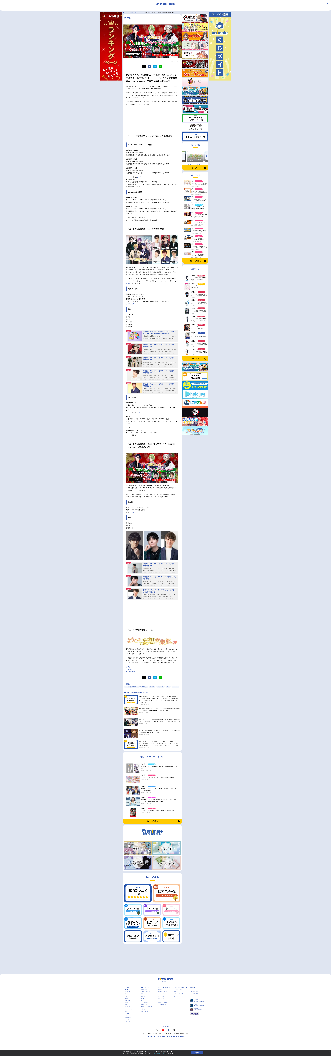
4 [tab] (195, 163)
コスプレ (127, 1013)
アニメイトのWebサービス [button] (180, 987)
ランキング (127, 991)
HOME (126, 989)
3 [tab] (193, 163)
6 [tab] (199, 163)
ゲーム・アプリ (128, 1009)
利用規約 (160, 989)
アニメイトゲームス (178, 991)
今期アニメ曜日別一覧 (146, 991)
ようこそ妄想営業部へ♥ (131, 687)
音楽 (126, 1011)
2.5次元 (126, 1015)
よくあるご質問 (161, 1000)
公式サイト (129, 667)
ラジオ (126, 998)
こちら (139, 177)
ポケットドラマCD (178, 994)
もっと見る (195, 168)
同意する (197, 1053)
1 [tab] (188, 163)
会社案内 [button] (192, 987)
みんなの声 (127, 1000)
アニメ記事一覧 (145, 1002)
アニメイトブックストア (179, 989)
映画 (126, 1004)
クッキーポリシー (162, 994)
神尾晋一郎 (160, 687)
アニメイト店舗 (194, 994)
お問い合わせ (161, 998)
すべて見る (195, 358)
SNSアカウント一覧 (162, 1002)
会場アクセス (130, 304)
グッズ (126, 1002)
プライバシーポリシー (163, 991)
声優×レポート (144, 1011)
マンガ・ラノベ (128, 1006)
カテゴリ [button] (126, 987)
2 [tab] (191, 163)
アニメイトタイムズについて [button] (164, 987)
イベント (175, 687)
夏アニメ (143, 996)
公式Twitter (129, 669)
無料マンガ (127, 1022)
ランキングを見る (152, 821)
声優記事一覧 (144, 1004)
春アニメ (143, 994)
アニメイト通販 (194, 991)
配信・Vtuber (128, 1017)
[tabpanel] (195, 156)
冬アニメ (143, 1000)
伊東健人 (144, 687)
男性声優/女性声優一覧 (146, 1006)
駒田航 (152, 687)
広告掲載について (162, 1004)
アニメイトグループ (195, 996)
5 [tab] (197, 163)
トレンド (127, 1019)
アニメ (126, 994)
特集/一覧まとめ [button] (145, 987)
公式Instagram (130, 671)
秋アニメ (143, 998)
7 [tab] (202, 163)
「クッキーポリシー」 (158, 1053)
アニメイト (193, 989)
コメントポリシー (162, 996)
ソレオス (176, 996)
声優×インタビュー (145, 1009)
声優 (168, 687)
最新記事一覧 (144, 989)
